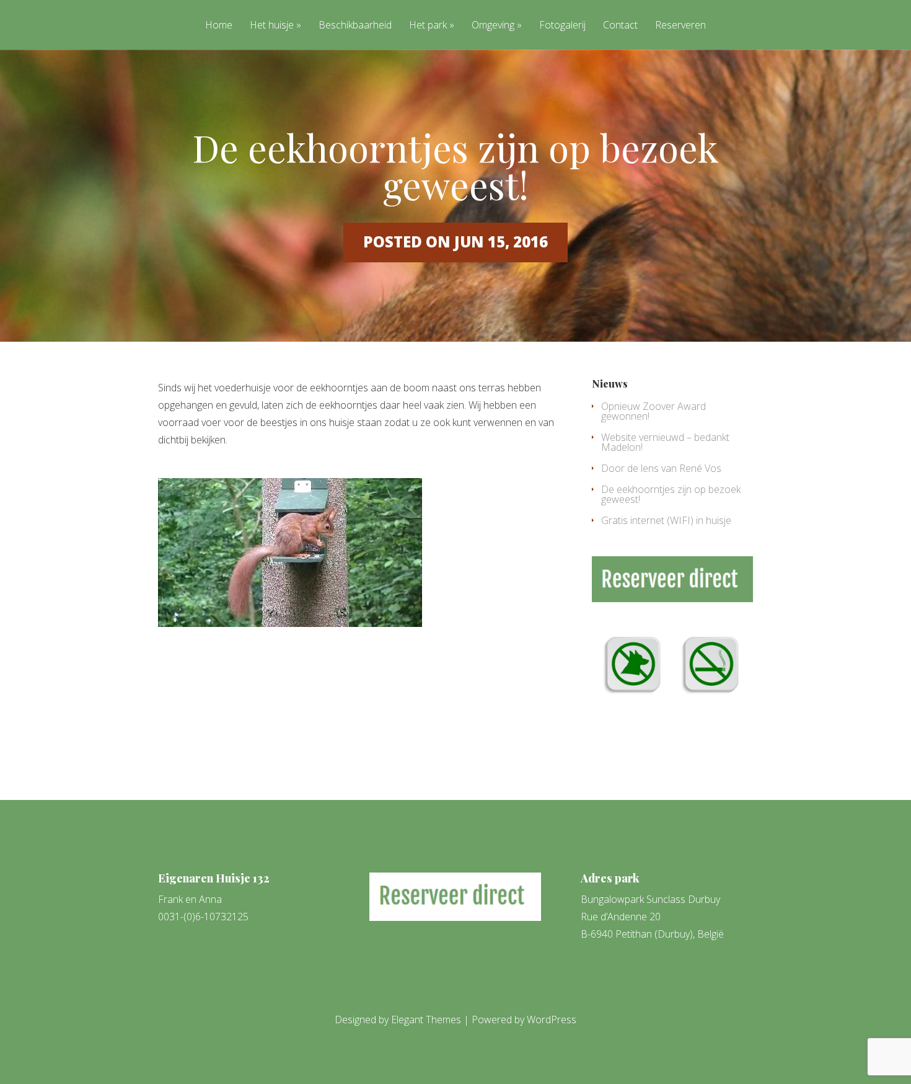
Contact (620, 26)
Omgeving (493, 26)
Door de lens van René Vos (661, 468)
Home (218, 26)
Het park (428, 26)
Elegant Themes (426, 1019)
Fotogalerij (562, 26)
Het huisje (272, 26)
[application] (290, 552)
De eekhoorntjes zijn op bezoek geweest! (671, 494)
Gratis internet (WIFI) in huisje (666, 520)
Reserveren (680, 26)
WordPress (551, 1019)
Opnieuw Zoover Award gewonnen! (653, 411)
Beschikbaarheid (355, 26)
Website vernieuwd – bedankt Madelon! (665, 442)
